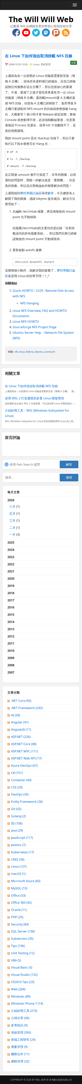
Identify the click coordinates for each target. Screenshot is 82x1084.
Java (17, 830)
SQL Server (23, 931)
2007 (10, 672)
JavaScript (22, 838)
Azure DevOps (24, 765)
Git (16, 809)
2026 (13, 517)
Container (21, 780)
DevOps (20, 794)
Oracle (19, 910)
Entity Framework (27, 802)
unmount (49, 351)
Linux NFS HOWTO (26, 321)
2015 (10, 615)
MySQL (19, 888)
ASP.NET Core (23, 744)
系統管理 (46, 64)
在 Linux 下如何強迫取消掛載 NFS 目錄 (38, 55)
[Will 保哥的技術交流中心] (17, 32)
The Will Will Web (41, 19)
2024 (10, 550)
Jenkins (18, 845)
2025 (10, 542)
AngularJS (21, 729)
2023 (10, 557)
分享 (73, 62)
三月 (12, 520)
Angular (20, 722)
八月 (12, 506)
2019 (10, 586)
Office (18, 895)
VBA (16, 960)
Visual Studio (24, 975)
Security (20, 924)
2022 (10, 564)
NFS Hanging (29, 303)
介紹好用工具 (24, 1011)
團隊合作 (20, 1054)
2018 (10, 593)
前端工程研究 (23, 1039)
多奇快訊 (19, 1025)
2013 (10, 629)
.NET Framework (27, 708)
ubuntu (39, 351)
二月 (12, 527)
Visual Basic (21, 967)
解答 (51, 193)
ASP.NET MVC (24, 751)
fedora (29, 351)
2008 (10, 665)
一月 (12, 534)
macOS (18, 874)
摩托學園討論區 (31, 193)
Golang (18, 816)
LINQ (17, 859)
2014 (10, 622)
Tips (18, 946)
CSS (17, 787)
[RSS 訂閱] (65, 32)
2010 (10, 651)
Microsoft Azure (25, 881)
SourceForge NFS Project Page (34, 327)
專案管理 (19, 1047)
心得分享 (20, 1018)
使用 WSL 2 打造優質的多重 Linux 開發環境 (34, 398)
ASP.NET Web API (26, 758)
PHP (17, 917)
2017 (10, 600)
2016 (10, 607)
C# (17, 773)
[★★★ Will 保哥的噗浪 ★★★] (56, 32)
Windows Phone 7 (27, 1003)
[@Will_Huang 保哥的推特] (36, 32)
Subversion (22, 939)
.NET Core (21, 701)
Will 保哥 (40, 1079)
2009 (10, 658)
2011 (10, 643)
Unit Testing (23, 953)
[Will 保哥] (26, 32)
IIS (17, 823)
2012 (10, 636)
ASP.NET (21, 737)
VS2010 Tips (22, 982)
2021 (10, 571)
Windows (21, 996)
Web (18, 989)
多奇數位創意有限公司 (60, 1079)
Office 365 (21, 902)
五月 (12, 513)
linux (22, 351)
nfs (16, 351)
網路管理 (20, 1061)
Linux (36, 64)
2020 (10, 578)
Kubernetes (22, 852)
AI (15, 715)
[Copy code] (73, 152)
